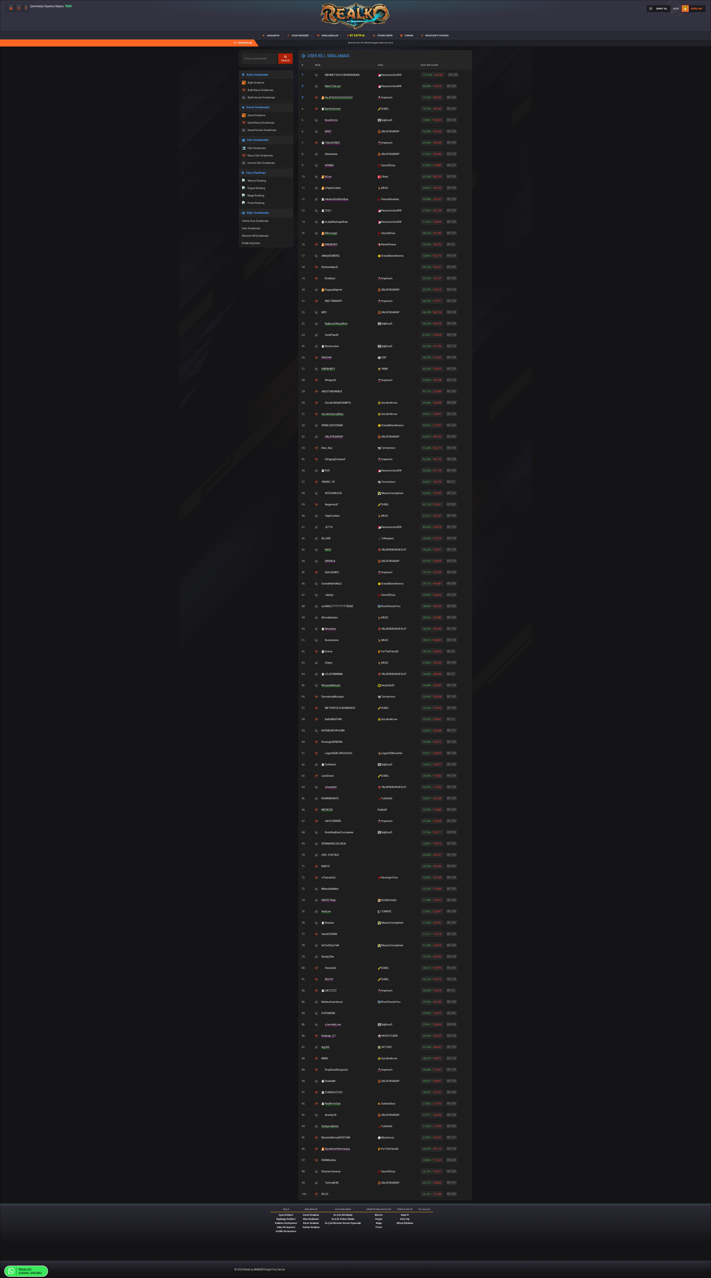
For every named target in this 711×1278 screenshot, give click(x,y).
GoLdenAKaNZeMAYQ (338, 402)
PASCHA (326, 357)
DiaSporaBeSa (329, 1126)
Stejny (328, 662)
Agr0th (325, 1047)
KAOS (384, 187)
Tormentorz (388, 447)
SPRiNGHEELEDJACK (333, 843)
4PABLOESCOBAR (332, 425)
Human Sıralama (311, 1227)
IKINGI (324, 1058)
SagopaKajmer (333, 289)
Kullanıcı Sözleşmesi (286, 1223)
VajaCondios (332, 515)
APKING (329, 165)
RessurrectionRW (391, 74)
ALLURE (326, 538)
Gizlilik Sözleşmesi (286, 1231)
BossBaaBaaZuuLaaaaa (339, 832)
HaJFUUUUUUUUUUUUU (339, 97)
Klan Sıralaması (311, 1219)
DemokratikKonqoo (332, 696)
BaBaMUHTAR (333, 719)
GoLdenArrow (389, 402)
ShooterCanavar (331, 1171)
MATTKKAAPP (333, 300)
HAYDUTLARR (389, 1035)
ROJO (324, 1194)
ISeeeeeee (331, 154)
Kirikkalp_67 (328, 1035)
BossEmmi (331, 120)
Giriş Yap (404, 1219)
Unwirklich (331, 787)
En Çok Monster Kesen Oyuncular (343, 1223)
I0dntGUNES (332, 572)
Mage (379, 1223)
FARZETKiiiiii (328, 900)
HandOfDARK (329, 934)
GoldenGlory (388, 1103)
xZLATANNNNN (334, 674)
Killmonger (331, 233)
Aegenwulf (331, 504)
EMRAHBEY (328, 368)
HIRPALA (330, 560)
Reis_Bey (326, 447)
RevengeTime (389, 877)
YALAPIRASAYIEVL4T (394, 549)
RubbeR (382, 809)
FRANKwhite (328, 1160)
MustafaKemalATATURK (335, 1137)
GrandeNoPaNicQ (331, 583)
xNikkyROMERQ (330, 255)
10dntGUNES (332, 142)
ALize (328, 176)
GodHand (330, 764)
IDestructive (332, 346)
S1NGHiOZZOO (334, 1092)
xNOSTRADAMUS (331, 391)
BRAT (328, 131)
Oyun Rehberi (286, 1215)
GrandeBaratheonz (392, 255)
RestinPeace (388, 244)
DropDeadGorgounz (336, 1069)
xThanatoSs (328, 877)
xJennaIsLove (333, 1024)
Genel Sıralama (311, 1215)
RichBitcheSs (389, 900)
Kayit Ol (405, 1215)
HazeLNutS (387, 685)
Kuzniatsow (332, 640)
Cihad (384, 176)
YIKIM (384, 368)
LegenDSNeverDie (391, 753)
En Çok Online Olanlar (343, 1219)
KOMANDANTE (330, 798)
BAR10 (325, 866)
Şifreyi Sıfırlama (405, 1223)
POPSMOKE (328, 1013)
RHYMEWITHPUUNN (333, 730)
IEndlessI (330, 278)
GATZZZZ (331, 990)
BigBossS (386, 120)
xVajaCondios (333, 187)
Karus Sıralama (311, 1223)
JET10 (329, 527)
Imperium (387, 97)
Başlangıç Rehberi (285, 1219)
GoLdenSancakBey (332, 414)
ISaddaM (330, 1081)
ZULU (328, 210)
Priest (378, 1227)
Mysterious (387, 1137)
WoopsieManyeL (331, 685)
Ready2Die (327, 956)
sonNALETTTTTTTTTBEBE (337, 606)
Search (285, 60)
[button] (298, 35)
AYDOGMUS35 (333, 493)
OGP (383, 357)
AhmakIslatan (329, 617)
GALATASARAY (390, 131)
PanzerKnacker (390, 199)
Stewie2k (330, 967)
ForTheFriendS (389, 651)
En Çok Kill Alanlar (343, 1215)
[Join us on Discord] (27, 1271)
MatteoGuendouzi (332, 1001)
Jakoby (329, 594)
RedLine (326, 911)
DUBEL (385, 108)
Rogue (378, 1219)
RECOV (329, 979)
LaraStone (327, 775)
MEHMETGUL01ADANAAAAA (342, 74)
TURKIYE (386, 911)
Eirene (328, 651)
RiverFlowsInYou (390, 606)
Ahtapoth (330, 380)
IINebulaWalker (330, 888)
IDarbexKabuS (329, 267)
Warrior (379, 1215)
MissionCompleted (392, 493)
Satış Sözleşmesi (286, 1227)
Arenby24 (330, 1114)
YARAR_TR (328, 481)
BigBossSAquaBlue (336, 323)
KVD (327, 470)
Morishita (330, 628)
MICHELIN (327, 809)
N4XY (328, 549)
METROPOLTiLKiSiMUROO (340, 707)
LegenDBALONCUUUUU (338, 753)
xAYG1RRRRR (333, 821)
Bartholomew (333, 108)
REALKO (259, 1269)
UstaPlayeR (331, 334)
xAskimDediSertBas (336, 199)
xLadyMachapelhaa (336, 221)
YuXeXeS (386, 798)
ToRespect (387, 538)
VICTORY (386, 1047)
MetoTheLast (333, 86)
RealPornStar (333, 1103)
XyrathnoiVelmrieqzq (337, 1148)
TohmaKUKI (331, 1182)
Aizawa (329, 922)
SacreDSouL (388, 165)
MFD (324, 312)
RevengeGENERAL (332, 741)
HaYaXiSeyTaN (330, 945)
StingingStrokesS (335, 459)
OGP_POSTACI (330, 854)
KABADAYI (331, 244)
